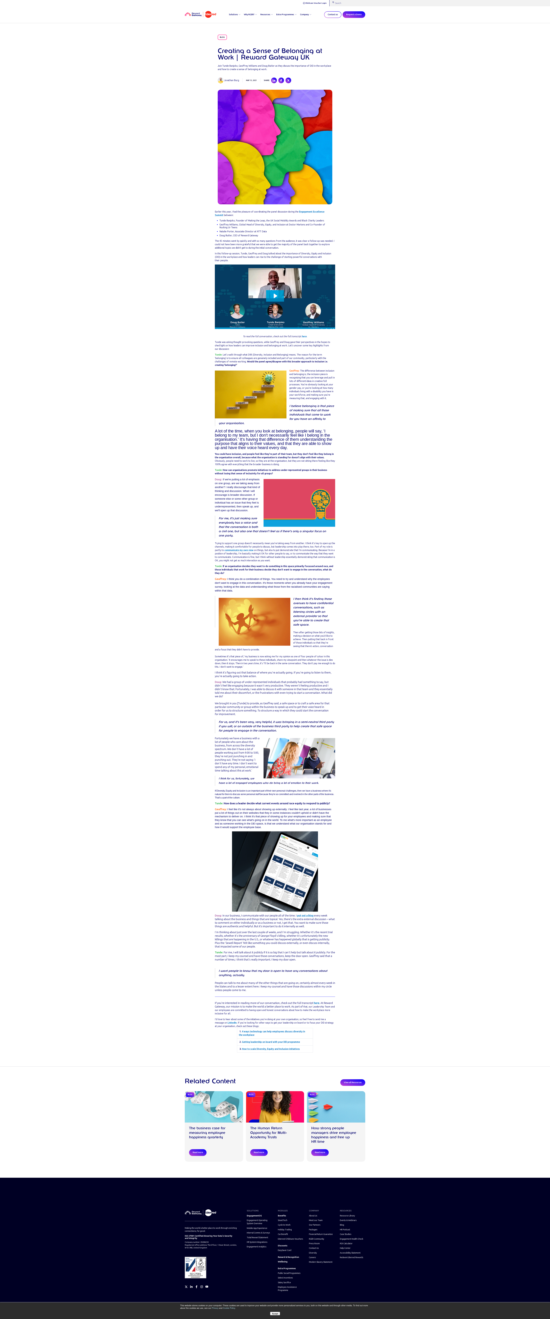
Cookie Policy (229, 1308)
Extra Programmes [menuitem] (287, 1268)
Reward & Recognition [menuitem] (288, 1257)
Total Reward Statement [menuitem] (257, 1237)
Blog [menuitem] (342, 1225)
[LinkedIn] (191, 1286)
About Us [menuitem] (313, 1216)
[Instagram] (201, 1286)
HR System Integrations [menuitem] (257, 1242)
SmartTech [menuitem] (282, 1220)
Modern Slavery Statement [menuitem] (320, 1262)
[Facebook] (196, 1286)
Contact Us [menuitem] (314, 1248)
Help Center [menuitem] (345, 1248)
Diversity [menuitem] (313, 1253)
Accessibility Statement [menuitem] (350, 1253)
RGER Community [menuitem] (316, 1239)
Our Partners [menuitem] (314, 1225)
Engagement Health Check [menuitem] (351, 1239)
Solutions (233, 14)
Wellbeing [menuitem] (282, 1262)
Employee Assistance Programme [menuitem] (287, 1288)
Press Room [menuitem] (314, 1243)
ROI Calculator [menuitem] (346, 1243)
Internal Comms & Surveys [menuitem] (258, 1233)
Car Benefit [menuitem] (283, 1234)
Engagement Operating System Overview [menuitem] (257, 1222)
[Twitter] (186, 1286)
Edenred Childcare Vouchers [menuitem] (290, 1239)
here (304, 336)
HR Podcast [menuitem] (345, 1229)
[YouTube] (206, 1286)
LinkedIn (232, 1022)
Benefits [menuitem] (282, 1216)
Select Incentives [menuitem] (285, 1278)
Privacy (215, 1308)
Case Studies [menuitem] (345, 1234)
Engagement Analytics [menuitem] (256, 1246)
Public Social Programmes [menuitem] (289, 1273)
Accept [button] (275, 1313)
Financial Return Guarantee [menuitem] (321, 1234)
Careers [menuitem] (312, 1257)
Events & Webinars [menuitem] (348, 1220)
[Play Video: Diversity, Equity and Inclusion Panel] (275, 296)
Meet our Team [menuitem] (316, 1220)
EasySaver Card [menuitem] (284, 1250)
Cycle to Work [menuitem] (284, 1225)
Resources (265, 14)
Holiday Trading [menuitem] (285, 1229)
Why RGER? (249, 14)
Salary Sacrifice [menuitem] (284, 1282)
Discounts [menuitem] (282, 1245)
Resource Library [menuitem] (347, 1216)
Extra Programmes (285, 14)
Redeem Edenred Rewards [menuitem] (351, 1257)
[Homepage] (200, 14)
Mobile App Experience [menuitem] (257, 1228)
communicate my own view (239, 550)
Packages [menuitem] (313, 1229)
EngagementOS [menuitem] (254, 1216)
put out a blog (305, 915)
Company (304, 14)
